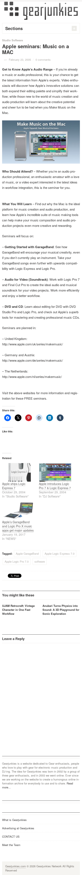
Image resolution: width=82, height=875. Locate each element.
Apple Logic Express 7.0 (59, 554)
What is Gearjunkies (14, 820)
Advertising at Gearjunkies (18, 828)
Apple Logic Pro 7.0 (17, 561)
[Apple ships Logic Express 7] (18, 472)
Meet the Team (11, 845)
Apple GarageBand (27, 554)
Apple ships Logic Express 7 (13, 486)
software (39, 561)
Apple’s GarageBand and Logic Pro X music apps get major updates (18, 526)
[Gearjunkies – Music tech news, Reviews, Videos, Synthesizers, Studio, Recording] (41, 10)
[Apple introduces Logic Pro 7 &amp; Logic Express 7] (55, 472)
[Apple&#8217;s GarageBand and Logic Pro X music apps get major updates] (18, 510)
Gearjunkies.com (15, 866)
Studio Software (12, 40)
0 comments (43, 60)
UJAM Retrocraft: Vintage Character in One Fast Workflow (18, 610)
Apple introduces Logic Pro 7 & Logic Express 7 (55, 486)
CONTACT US (11, 836)
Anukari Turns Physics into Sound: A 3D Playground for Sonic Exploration (60, 610)
